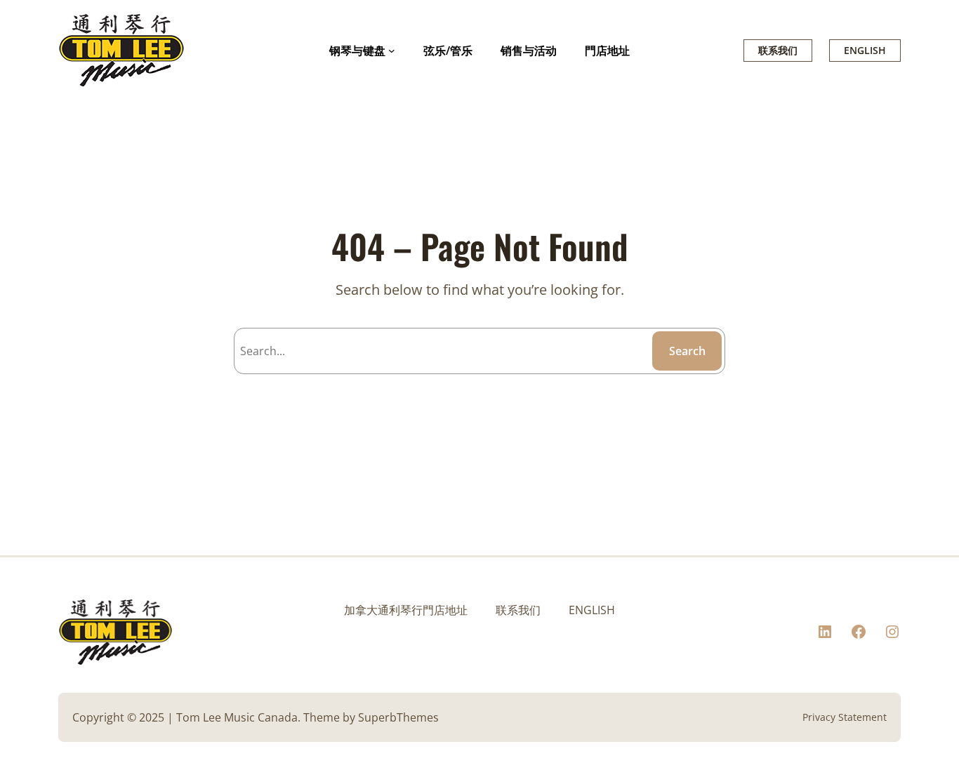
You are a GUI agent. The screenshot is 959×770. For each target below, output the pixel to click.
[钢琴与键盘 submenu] (391, 50)
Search (687, 351)
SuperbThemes (398, 717)
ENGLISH (865, 50)
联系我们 (778, 50)
